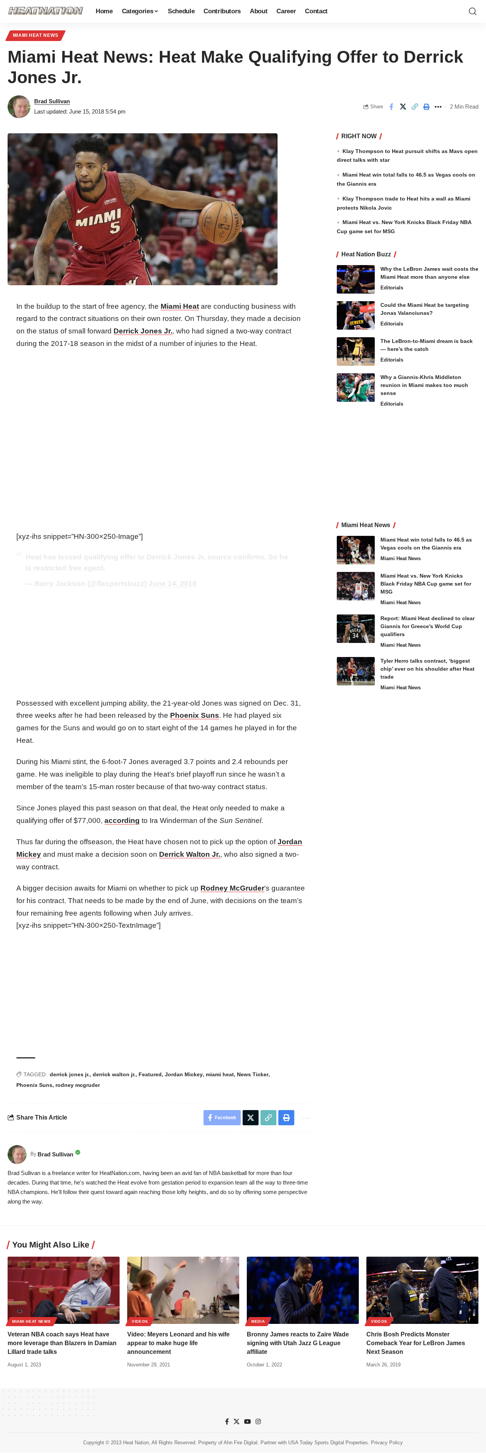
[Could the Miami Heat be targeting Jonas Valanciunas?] (356, 315)
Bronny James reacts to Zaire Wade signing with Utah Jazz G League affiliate (298, 1343)
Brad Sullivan (52, 101)
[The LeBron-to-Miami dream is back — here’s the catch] (356, 351)
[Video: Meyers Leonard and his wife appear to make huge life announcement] (183, 1290)
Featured (150, 1074)
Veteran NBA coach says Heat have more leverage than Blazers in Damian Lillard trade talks (62, 1343)
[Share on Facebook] (391, 107)
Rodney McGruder (232, 888)
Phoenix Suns (194, 715)
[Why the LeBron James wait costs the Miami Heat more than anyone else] (356, 279)
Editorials (391, 288)
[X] (236, 1422)
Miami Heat (180, 306)
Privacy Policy (387, 1442)
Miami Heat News (35, 35)
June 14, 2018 (172, 584)
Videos (140, 1321)
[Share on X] (403, 107)
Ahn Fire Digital (240, 1442)
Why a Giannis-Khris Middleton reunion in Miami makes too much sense (424, 385)
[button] (473, 11)
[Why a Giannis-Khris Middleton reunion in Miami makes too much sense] (356, 387)
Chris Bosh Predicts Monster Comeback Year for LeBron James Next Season (415, 1343)
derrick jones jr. (70, 1074)
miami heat (220, 1074)
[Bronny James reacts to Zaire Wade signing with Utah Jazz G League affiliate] (303, 1290)
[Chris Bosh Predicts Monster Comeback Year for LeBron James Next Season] (422, 1290)
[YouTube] (247, 1422)
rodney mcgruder (77, 1085)
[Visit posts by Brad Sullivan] (19, 106)
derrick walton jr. (114, 1074)
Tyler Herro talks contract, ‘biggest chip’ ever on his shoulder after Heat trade (427, 669)
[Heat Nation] (46, 11)
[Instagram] (258, 1422)
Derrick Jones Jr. (143, 331)
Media (258, 1321)
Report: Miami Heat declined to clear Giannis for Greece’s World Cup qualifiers (427, 626)
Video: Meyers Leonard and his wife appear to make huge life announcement (178, 1343)
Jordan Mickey (184, 1074)
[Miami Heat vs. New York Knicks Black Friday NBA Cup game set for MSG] (356, 586)
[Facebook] (227, 1422)
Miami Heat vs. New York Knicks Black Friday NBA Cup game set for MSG (425, 584)
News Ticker (252, 1074)
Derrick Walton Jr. (189, 854)
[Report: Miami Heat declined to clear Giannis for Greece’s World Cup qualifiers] (356, 628)
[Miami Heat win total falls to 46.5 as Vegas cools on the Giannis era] (356, 550)
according (122, 820)
